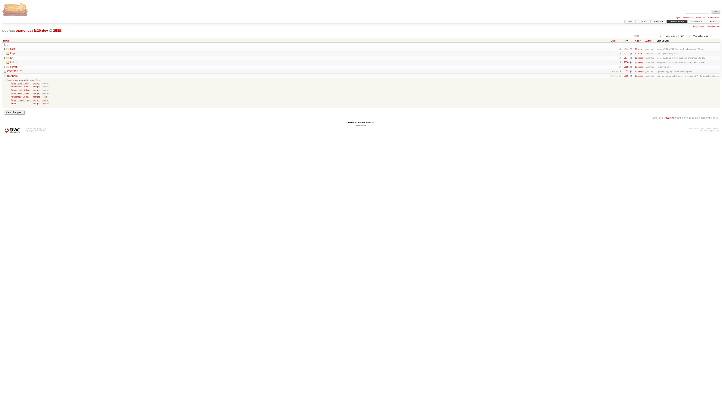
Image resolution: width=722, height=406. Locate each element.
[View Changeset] (631, 49)
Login (677, 18)
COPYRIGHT (14, 71)
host (12, 49)
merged (36, 83)
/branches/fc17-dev (20, 93)
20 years (639, 71)
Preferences (713, 18)
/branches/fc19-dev (20, 97)
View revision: (672, 36)
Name (6, 41)
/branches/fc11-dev (20, 83)
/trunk (13, 103)
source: (8, 31)
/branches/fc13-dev (20, 87)
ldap (12, 53)
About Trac (700, 18)
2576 (626, 62)
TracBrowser (670, 118)
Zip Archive (361, 125)
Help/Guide (688, 18)
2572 (626, 53)
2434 (626, 49)
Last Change (699, 26)
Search (713, 21)
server (13, 66)
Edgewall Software (37, 131)
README (12, 75)
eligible (45, 100)
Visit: (636, 36)
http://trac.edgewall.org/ (710, 131)
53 (627, 71)
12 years (639, 53)
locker (13, 62)
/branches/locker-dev (21, 100)
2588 (57, 31)
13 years (639, 49)
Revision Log (713, 26)
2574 (626, 58)
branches (23, 31)
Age (637, 41)
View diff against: (701, 36)
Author (648, 41)
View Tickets (696, 21)
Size (613, 41)
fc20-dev (41, 31)
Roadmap (658, 21)
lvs (11, 58)
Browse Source (677, 21)
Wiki (630, 21)
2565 (626, 76)
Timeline (643, 21)
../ (8, 44)
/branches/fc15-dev (20, 90)
